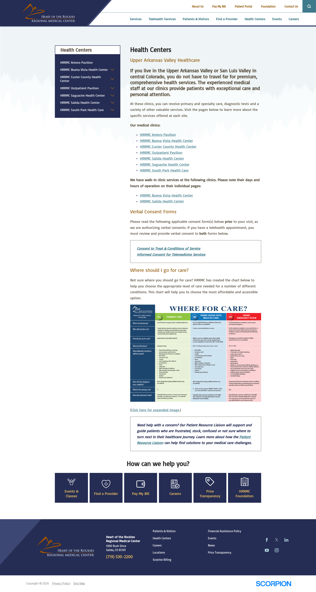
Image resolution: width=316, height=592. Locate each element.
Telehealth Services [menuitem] (162, 19)
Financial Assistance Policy (224, 531)
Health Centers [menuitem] (255, 19)
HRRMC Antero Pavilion (158, 134)
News (211, 545)
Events (212, 538)
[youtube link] (267, 550)
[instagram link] (276, 550)
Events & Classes (71, 493)
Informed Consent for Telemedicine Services (171, 254)
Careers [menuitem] (294, 19)
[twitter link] (276, 540)
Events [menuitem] (277, 19)
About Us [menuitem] (198, 6)
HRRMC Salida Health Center (80, 102)
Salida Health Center (168, 158)
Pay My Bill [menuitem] (219, 6)
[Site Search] (309, 6)
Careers (175, 493)
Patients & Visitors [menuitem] (196, 19)
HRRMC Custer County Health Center (168, 146)
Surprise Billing (162, 559)
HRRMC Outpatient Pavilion (161, 152)
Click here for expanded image (155, 410)
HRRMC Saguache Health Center (164, 164)
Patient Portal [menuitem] (243, 6)
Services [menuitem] (136, 19)
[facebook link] (267, 540)
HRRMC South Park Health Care (164, 170)
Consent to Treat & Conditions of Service (168, 248)
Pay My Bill (140, 493)
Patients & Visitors (164, 531)
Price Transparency (210, 493)
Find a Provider (106, 493)
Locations (159, 552)
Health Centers (76, 50)
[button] (112, 69)
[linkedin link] (286, 540)
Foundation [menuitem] (268, 6)
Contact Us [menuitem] (291, 6)
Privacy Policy (61, 583)
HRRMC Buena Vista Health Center (166, 140)
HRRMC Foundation (244, 493)
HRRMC (146, 158)
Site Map (79, 583)
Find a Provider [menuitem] (227, 19)
